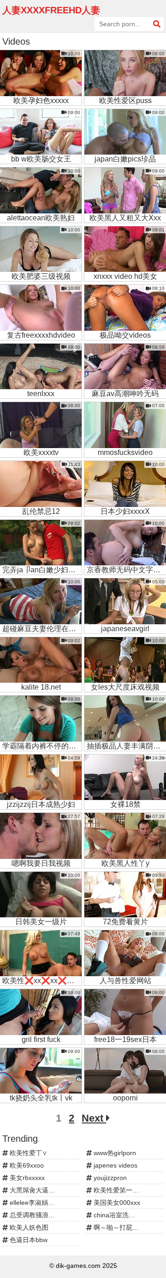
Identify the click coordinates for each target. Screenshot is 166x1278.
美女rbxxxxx (26, 1177)
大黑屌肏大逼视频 (34, 1190)
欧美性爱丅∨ (27, 1153)
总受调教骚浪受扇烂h (39, 1215)
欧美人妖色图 (28, 1227)
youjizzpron (109, 1177)
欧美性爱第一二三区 (122, 1190)
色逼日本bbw (27, 1239)
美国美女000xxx (116, 1202)
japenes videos (114, 1165)
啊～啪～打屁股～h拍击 (127, 1227)
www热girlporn (114, 1153)
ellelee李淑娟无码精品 (41, 1202)
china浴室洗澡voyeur (123, 1215)
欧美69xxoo (26, 1165)
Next (94, 1118)
